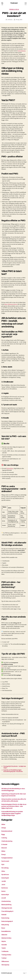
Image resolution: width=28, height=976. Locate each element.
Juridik (3, 881)
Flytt (2, 864)
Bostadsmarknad (6, 831)
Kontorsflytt (5, 894)
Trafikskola (4, 951)
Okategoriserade (6, 908)
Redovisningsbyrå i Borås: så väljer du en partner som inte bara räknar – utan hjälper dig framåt (13, 806)
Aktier (3, 824)
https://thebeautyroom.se (11, 304)
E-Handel (4, 844)
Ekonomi (4, 848)
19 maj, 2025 (19, 19)
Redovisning (5, 918)
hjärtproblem (9, 468)
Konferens (4, 888)
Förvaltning (4, 868)
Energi (3, 854)
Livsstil (3, 898)
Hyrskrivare (5, 874)
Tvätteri (3, 958)
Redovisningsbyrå (7, 921)
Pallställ (3, 914)
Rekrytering (5, 924)
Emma (10, 19)
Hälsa (3, 871)
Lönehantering (6, 901)
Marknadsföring (6, 904)
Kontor (3, 891)
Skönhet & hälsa (6, 938)
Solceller (4, 944)
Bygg (3, 834)
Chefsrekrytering (6, 841)
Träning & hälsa (14, 9)
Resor (3, 928)
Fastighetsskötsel (6, 858)
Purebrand (14, 3)
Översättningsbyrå (7, 911)
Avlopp (3, 827)
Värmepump (5, 964)
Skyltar (3, 941)
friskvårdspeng (21, 51)
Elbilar (3, 851)
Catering (4, 838)
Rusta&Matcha (6, 931)
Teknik (3, 948)
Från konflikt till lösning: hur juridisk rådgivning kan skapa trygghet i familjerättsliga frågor (12, 813)
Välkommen (5, 961)
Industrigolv (5, 878)
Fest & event (5, 861)
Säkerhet (4, 934)
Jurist (3, 884)
